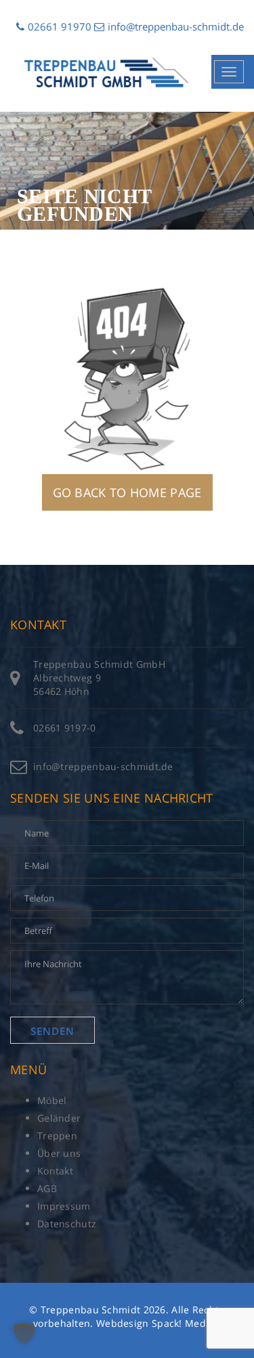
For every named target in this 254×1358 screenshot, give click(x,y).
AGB (47, 1188)
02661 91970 (59, 26)
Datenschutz (66, 1223)
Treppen (57, 1135)
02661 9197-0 (64, 727)
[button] (24, 1333)
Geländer (59, 1117)
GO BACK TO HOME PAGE (127, 492)
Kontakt (55, 1170)
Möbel (52, 1100)
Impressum (64, 1206)
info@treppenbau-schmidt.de (176, 26)
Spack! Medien (186, 1323)
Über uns (59, 1153)
